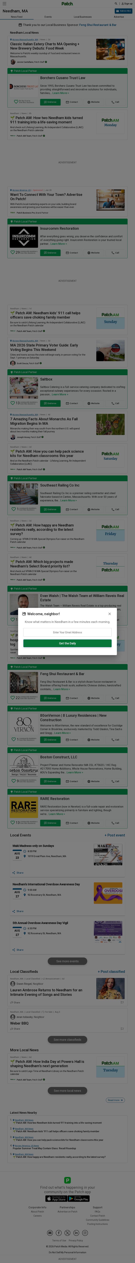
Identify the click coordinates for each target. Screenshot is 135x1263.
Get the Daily (67, 643)
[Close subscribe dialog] (109, 614)
